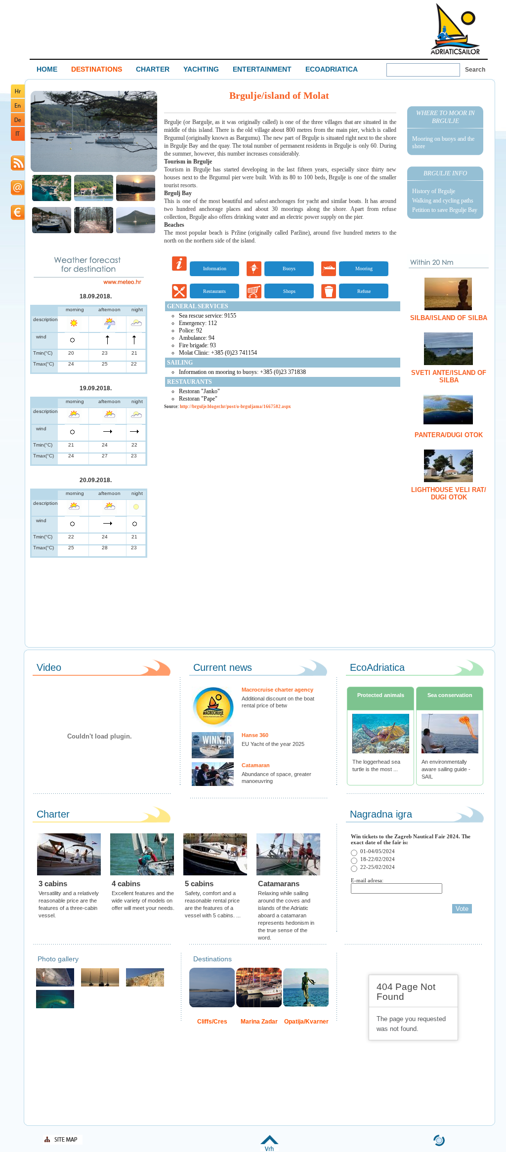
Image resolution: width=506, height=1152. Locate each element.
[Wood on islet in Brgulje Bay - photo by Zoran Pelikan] (94, 232)
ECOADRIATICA (331, 69)
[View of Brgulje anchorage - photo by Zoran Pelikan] (94, 170)
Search (475, 69)
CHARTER (152, 69)
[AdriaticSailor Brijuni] (55, 1007)
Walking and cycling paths (442, 200)
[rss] (18, 168)
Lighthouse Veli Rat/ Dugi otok (448, 493)
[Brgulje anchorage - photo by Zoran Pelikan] (94, 200)
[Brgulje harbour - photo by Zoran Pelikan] (52, 232)
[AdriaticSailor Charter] (100, 985)
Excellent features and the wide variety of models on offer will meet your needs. (143, 900)
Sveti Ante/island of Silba (448, 376)
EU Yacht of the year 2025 (273, 744)
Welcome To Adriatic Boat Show (455, 28)
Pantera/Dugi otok (449, 435)
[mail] (18, 193)
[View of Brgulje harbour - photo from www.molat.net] (52, 200)
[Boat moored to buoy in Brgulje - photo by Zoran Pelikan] (136, 232)
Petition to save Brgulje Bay (444, 209)
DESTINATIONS (96, 69)
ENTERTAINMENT (262, 69)
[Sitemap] (63, 1143)
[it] (18, 139)
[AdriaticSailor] (55, 985)
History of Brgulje (433, 191)
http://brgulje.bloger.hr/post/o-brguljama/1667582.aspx (235, 406)
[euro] (18, 218)
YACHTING (201, 69)
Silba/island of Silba (448, 318)
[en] (18, 110)
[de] (18, 124)
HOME (47, 69)
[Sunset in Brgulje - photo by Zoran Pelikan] (136, 200)
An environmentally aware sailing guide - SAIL (446, 769)
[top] (269, 1149)
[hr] (18, 96)
